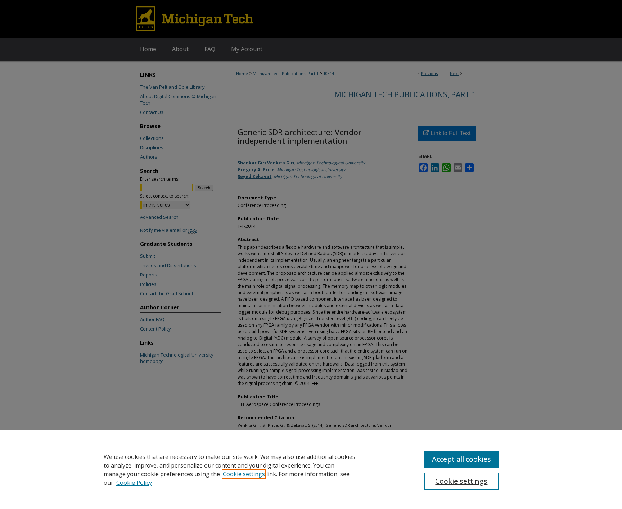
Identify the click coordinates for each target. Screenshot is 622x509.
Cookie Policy (134, 483)
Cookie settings (244, 474)
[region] (311, 469)
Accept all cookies (461, 459)
